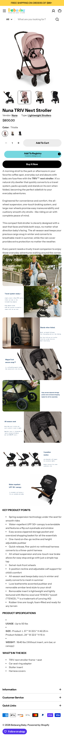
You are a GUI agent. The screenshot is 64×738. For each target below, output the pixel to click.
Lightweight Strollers (39, 115)
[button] (33, 154)
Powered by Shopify (38, 724)
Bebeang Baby (18, 724)
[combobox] (32, 19)
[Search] (57, 19)
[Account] (53, 11)
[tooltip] (59, 154)
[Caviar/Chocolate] (19, 133)
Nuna (14, 115)
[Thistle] (4, 133)
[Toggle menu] (4, 11)
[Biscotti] (12, 133)
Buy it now (32, 164)
